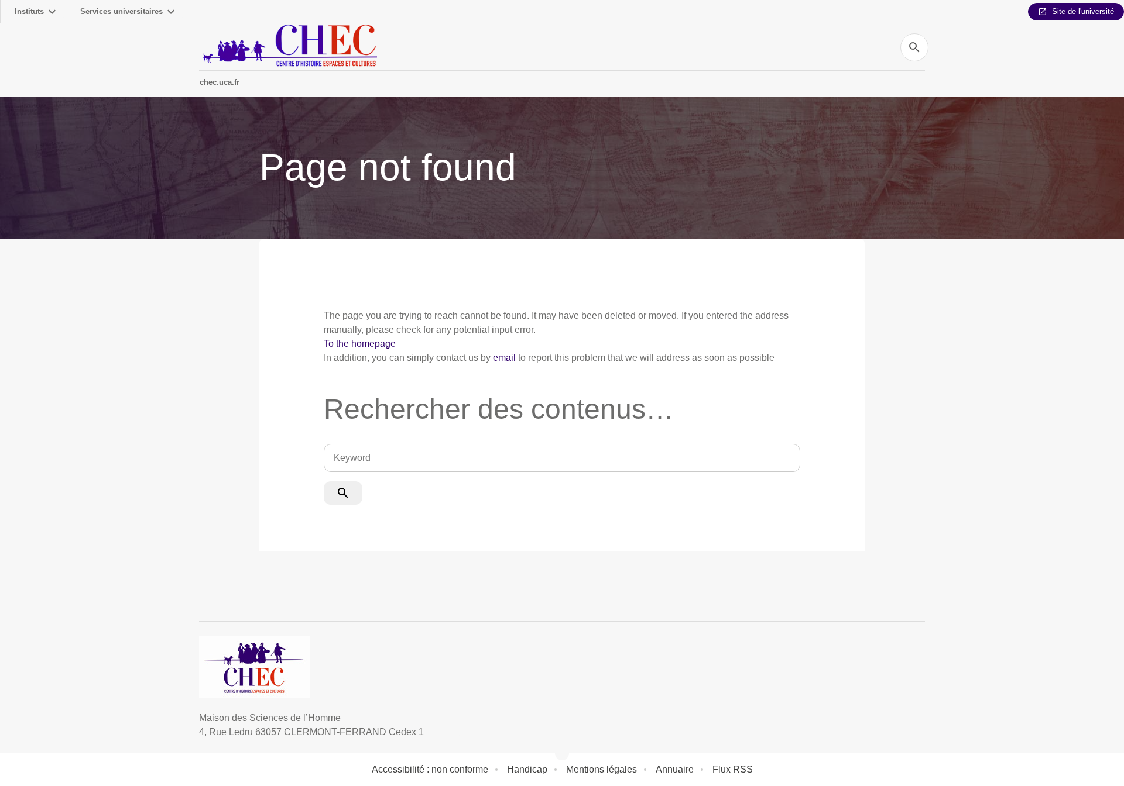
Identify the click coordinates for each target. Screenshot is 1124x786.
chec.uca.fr (219, 82)
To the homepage (360, 344)
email (504, 358)
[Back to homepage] (288, 47)
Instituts (29, 11)
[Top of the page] (73, 751)
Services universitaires (121, 11)
